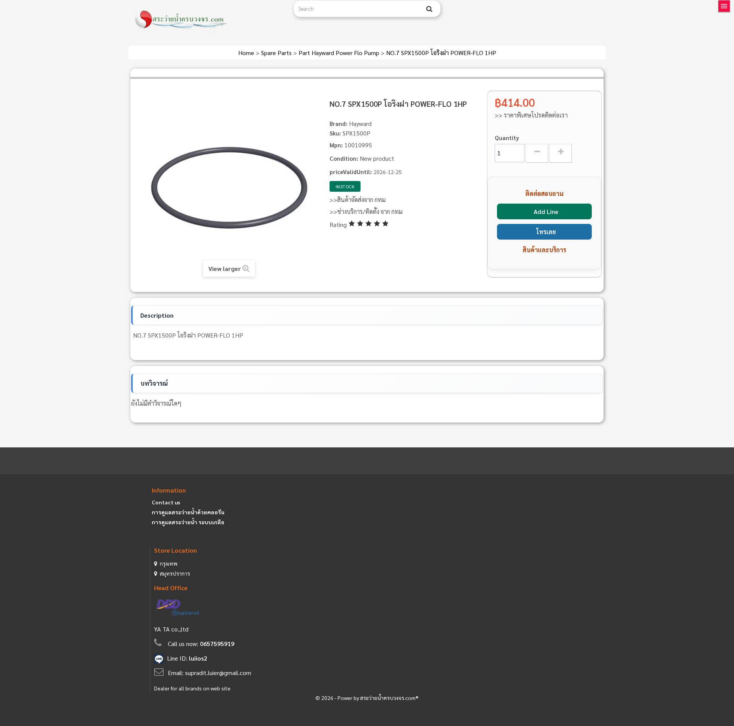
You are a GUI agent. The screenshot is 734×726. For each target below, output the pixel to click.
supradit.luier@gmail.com (218, 673)
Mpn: (336, 144)
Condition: (344, 158)
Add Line (546, 211)
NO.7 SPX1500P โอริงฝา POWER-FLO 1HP (441, 53)
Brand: (339, 123)
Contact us (166, 502)
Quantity (507, 137)
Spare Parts (277, 53)
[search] (429, 9)
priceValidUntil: (351, 171)
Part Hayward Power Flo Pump (340, 53)
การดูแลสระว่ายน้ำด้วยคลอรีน (188, 512)
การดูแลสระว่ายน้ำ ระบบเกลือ (188, 522)
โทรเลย (546, 232)
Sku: (335, 133)
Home (247, 53)
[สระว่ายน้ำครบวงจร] (208, 20)
